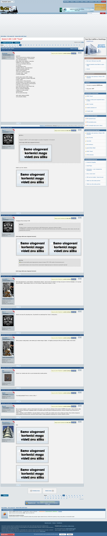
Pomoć (99, 1)
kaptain (3, 393)
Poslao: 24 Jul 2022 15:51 (7, 215)
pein (3, 370)
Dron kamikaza (90, 144)
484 (25, 45)
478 (9, 45)
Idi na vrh (81, 50)
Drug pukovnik (5, 422)
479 (12, 45)
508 (10, 46)
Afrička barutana (90, 154)
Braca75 (4, 406)
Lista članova (91, 1)
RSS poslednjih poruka (91, 122)
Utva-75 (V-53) (90, 137)
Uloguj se (72, 1)
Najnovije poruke (48, 522)
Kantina (82, 1)
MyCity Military (66, 1)
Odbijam (70, 534)
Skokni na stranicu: (74, 48)
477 (6, 45)
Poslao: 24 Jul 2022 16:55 (7, 276)
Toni (3, 130)
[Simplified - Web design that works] (73, 529)
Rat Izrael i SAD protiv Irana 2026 (94, 61)
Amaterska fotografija (91, 162)
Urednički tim (59, 522)
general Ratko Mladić (91, 147)
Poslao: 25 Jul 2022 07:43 (7, 403)
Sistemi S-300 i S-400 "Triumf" (20, 36)
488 (36, 45)
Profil (19, 123)
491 (44, 45)
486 (31, 45)
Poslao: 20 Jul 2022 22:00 (7, 50)
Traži (96, 1)
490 (42, 45)
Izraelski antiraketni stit (91, 107)
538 (20, 46)
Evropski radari (90, 111)
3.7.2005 (82, 42)
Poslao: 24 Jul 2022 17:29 (7, 367)
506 (4, 46)
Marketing (103, 1)
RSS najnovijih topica (91, 118)
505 (2, 46)
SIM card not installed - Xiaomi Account (95, 177)
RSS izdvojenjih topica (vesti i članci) (94, 125)
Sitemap (54, 522)
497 (60, 45)
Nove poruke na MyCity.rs (91, 159)
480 (15, 45)
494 (52, 45)
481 (17, 45)
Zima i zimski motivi (91, 173)
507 (7, 46)
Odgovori (17, 42)
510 (15, 46)
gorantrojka (4, 53)
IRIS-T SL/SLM (90, 104)
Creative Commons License (71, 528)
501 (71, 45)
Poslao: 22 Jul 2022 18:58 (7, 127)
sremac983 (4, 279)
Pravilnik (86, 1)
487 (33, 45)
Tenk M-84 (89, 141)
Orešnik (88, 69)
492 (47, 45)
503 (77, 45)
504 (79, 45)
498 (63, 45)
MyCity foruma (42, 531)
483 (23, 45)
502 (74, 45)
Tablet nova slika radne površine (93, 180)
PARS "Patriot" (90, 96)
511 (18, 46)
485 (28, 45)
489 (39, 45)
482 (20, 45)
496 (58, 45)
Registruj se (77, 1)
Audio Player (89, 165)
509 (12, 46)
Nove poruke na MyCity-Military (92, 130)
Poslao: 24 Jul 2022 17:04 (7, 309)
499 (66, 45)
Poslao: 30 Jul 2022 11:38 (7, 419)
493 (50, 45)
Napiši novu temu (7, 42)
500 (68, 45)
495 (55, 45)
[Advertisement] (53, 26)
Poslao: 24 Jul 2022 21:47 (7, 390)
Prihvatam (63, 534)
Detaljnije (60, 511)
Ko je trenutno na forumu (8, 509)
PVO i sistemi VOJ (10, 36)
